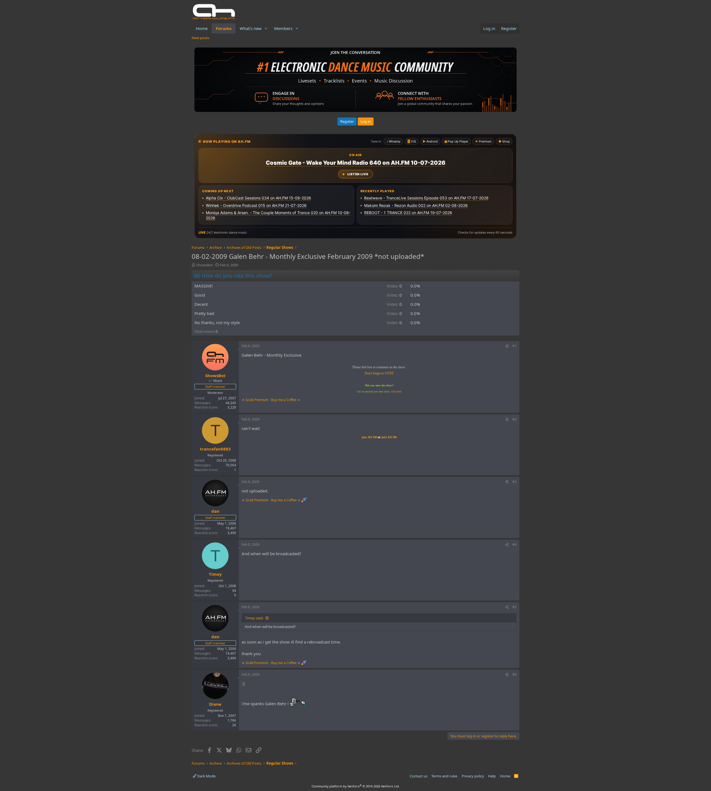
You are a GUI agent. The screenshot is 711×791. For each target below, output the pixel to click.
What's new (251, 28)
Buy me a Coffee (284, 399)
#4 (514, 544)
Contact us (418, 776)
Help (492, 776)
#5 (514, 607)
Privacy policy (473, 776)
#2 (514, 419)
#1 (514, 346)
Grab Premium (257, 399)
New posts (200, 37)
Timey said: (254, 617)
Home (201, 28)
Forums (223, 28)
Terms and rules (444, 776)
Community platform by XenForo (356, 786)
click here (396, 391)
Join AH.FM (369, 437)
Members (283, 28)
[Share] (506, 346)
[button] (266, 28)
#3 (514, 481)
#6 (514, 674)
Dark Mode (206, 776)
